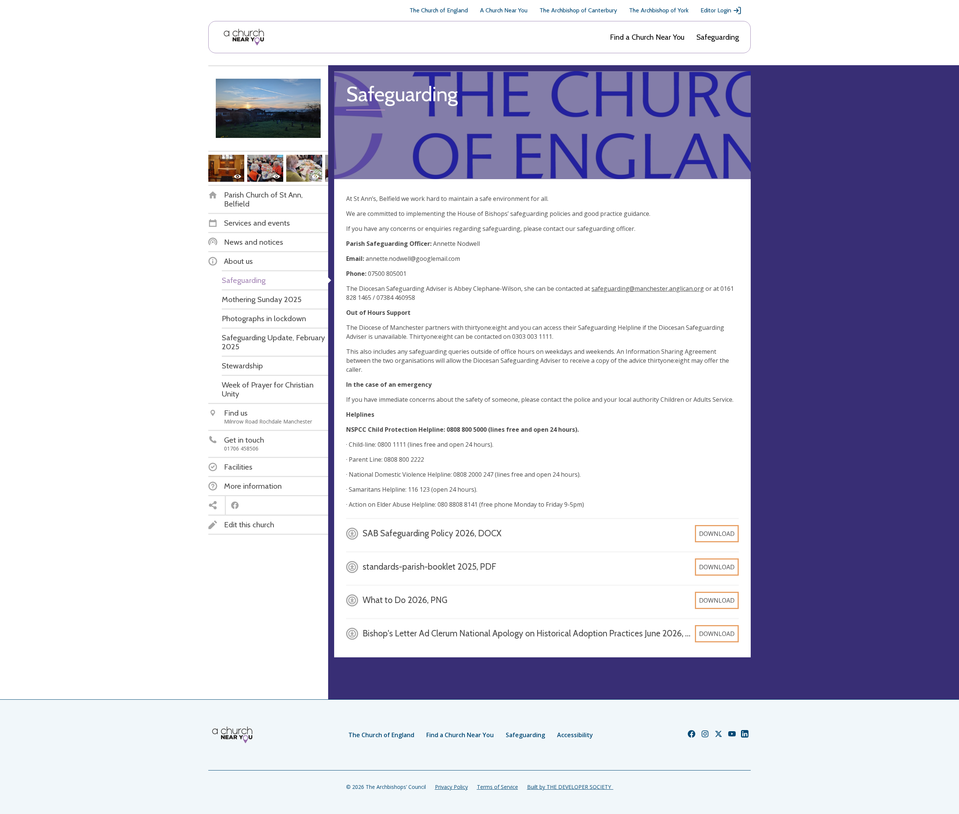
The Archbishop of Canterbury (578, 10)
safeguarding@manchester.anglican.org (648, 288)
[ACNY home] (244, 37)
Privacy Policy (451, 786)
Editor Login (716, 10)
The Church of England (438, 10)
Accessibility (575, 735)
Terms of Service (497, 786)
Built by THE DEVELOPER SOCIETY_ (570, 786)
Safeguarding (717, 37)
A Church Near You (503, 10)
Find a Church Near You (647, 37)
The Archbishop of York (659, 10)
